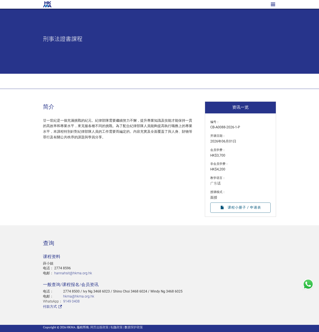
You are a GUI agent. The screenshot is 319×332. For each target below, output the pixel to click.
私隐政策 (116, 327)
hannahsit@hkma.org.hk (73, 273)
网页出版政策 (99, 327)
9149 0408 (71, 301)
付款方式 (50, 306)
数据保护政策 (134, 327)
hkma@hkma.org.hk (78, 296)
